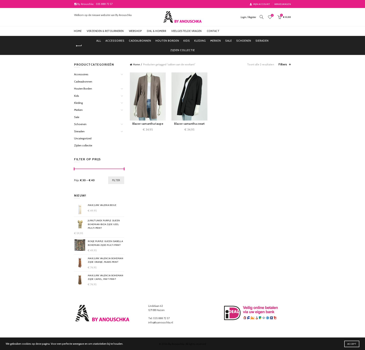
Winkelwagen (282, 4)
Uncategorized (82, 138)
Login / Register (248, 17)
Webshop (135, 31)
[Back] (79, 46)
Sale (228, 40)
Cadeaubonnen (140, 40)
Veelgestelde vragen (186, 31)
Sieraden (262, 40)
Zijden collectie (182, 50)
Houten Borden (167, 40)
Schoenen (243, 40)
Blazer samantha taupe (147, 123)
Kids (186, 40)
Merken (215, 40)
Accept (351, 343)
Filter (116, 180)
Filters (283, 64)
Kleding (200, 40)
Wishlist (272, 15)
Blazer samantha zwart (189, 123)
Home (78, 31)
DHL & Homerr (156, 31)
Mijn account (261, 4)
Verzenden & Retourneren (105, 31)
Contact (213, 31)
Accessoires (115, 40)
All (98, 40)
